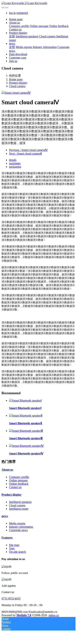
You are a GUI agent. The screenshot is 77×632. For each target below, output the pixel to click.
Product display (18, 82)
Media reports (17, 523)
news (4, 516)
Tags (12, 548)
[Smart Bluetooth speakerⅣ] (26, 445)
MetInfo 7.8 (23, 615)
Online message (18, 480)
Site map (14, 545)
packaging (15, 166)
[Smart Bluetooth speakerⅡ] (25, 415)
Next (25, 153)
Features (7, 537)
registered (22, 12)
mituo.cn (54, 615)
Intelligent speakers (20, 502)
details (12, 160)
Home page (16, 19)
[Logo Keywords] (38, 3)
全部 (12, 36)
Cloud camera (17, 86)
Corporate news (18, 530)
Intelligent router (18, 508)
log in (12, 12)
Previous (28, 150)
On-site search (17, 551)
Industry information (21, 526)
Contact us (15, 487)
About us (7, 469)
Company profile (19, 477)
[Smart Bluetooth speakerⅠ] (25, 400)
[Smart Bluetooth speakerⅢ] (26, 430)
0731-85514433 (10, 598)
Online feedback (18, 483)
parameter (15, 163)
